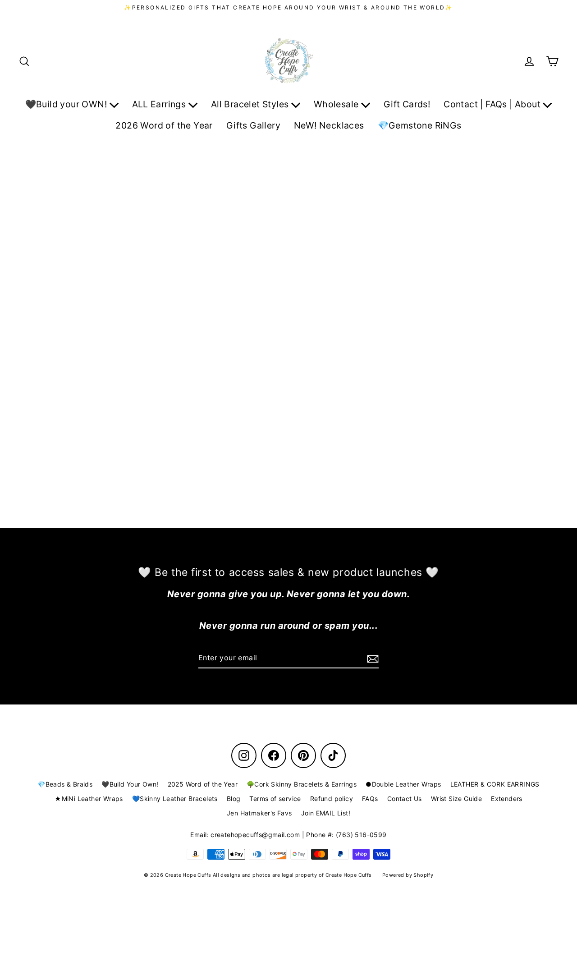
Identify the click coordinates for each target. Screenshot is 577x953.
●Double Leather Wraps (403, 784)
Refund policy (331, 798)
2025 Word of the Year (203, 784)
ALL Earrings (160, 104)
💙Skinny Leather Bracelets (175, 798)
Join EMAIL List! (325, 813)
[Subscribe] (371, 658)
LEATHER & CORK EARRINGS (495, 784)
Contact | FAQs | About (493, 104)
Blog (234, 798)
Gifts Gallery (253, 125)
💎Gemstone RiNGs (420, 125)
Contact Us (404, 798)
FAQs (370, 798)
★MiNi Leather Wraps (89, 798)
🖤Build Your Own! (129, 784)
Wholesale (337, 104)
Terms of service (275, 798)
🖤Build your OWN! (67, 104)
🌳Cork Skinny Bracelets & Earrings (302, 784)
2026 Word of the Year (163, 125)
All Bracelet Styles (251, 104)
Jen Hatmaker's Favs (259, 813)
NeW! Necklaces (329, 125)
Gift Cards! (407, 104)
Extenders (506, 798)
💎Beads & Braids (64, 784)
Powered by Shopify (407, 875)
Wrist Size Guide (456, 798)
